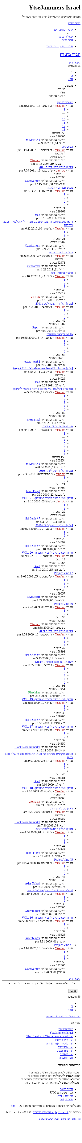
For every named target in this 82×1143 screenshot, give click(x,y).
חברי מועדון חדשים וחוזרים (57, 426)
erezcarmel (33, 266)
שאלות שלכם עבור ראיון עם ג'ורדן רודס (50, 890)
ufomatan (34, 801)
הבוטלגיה (67, 146)
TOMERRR (32, 597)
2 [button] (72, 75)
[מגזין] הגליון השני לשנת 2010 (56, 470)
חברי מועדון (70, 54)
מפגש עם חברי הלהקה (60, 187)
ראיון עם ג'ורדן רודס (61, 808)
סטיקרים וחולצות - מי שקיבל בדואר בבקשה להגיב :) (43, 388)
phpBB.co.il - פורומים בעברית (50, 1112)
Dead (37, 214)
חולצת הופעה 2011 (62, 272)
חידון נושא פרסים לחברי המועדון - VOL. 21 (47, 498)
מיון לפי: (44, 983)
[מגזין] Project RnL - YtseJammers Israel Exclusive (43, 368)
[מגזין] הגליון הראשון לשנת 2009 (54, 828)
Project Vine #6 (63, 603)
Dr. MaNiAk (32, 139)
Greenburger (32, 910)
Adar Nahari (32, 883)
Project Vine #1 (63, 944)
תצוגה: (73, 983)
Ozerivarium (32, 180)
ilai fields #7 (32, 518)
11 (63, 122)
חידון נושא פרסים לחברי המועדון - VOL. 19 (47, 699)
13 (63, 129)
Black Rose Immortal (27, 747)
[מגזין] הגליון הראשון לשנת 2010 (54, 525)
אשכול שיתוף (65, 102)
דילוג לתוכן (74, 23)
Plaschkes (34, 692)
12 (63, 126)
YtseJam (60, 105)
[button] (70, 79)
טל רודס (60, 170)
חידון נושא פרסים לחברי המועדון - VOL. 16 (47, 917)
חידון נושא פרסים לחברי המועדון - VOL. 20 (47, 552)
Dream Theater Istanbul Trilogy (54, 661)
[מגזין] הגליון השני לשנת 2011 (56, 167)
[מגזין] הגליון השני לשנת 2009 (56, 631)
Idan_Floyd (33, 491)
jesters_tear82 (32, 361)
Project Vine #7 (63, 573)
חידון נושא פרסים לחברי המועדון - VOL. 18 (47, 788)
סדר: (20, 983)
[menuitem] (65, 36)
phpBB (15, 1105)
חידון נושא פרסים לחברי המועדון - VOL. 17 (47, 726)
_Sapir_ (35, 327)
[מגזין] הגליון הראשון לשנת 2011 (54, 303)
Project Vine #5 (63, 859)
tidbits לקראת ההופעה (60, 334)
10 (63, 119)
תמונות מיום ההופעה (61, 252)
